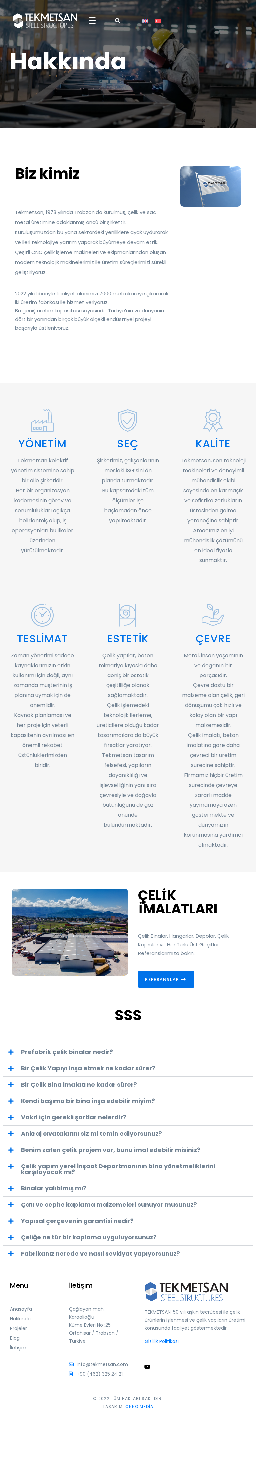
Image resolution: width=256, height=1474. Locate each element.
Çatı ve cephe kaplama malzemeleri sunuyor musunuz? (109, 1204)
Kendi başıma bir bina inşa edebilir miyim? (88, 1101)
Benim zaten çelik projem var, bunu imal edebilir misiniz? (110, 1150)
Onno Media (139, 1406)
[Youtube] (147, 1366)
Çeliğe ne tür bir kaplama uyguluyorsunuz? (89, 1237)
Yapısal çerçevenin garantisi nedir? (77, 1221)
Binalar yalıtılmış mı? (53, 1188)
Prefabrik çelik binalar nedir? (67, 1052)
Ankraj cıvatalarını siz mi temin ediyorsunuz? (91, 1133)
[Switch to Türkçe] (158, 21)
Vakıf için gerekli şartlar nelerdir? (73, 1117)
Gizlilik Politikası (162, 1341)
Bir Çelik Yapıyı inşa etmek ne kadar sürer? (88, 1068)
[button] (128, 1052)
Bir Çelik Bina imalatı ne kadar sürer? (79, 1084)
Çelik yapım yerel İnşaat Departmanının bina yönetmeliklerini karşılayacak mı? (118, 1169)
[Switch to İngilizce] (145, 21)
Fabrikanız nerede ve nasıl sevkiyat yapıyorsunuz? (100, 1253)
